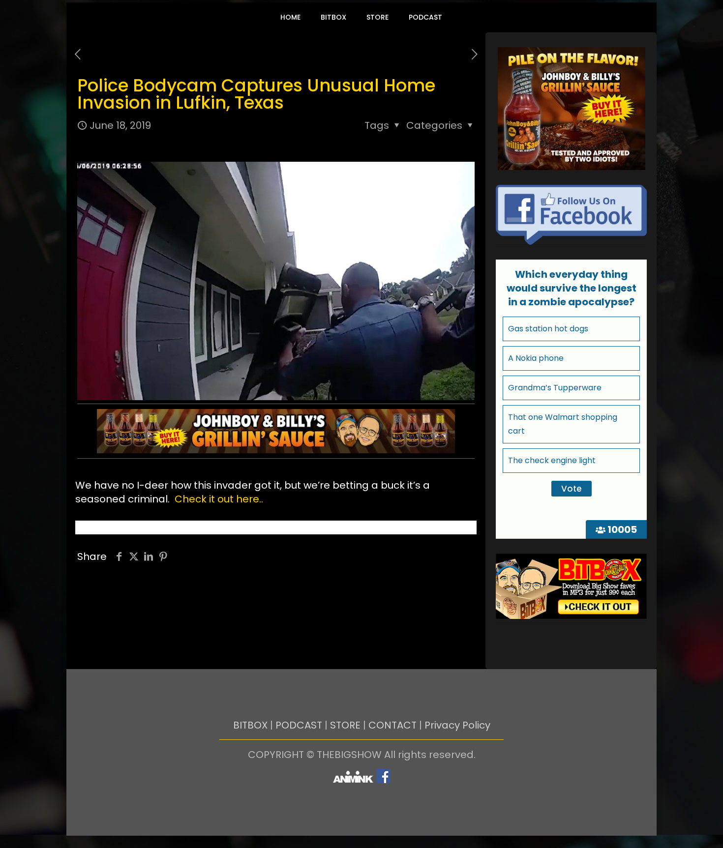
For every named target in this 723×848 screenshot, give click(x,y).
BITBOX (250, 725)
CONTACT (392, 725)
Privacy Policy (457, 725)
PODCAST (298, 725)
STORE (345, 725)
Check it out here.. (219, 499)
